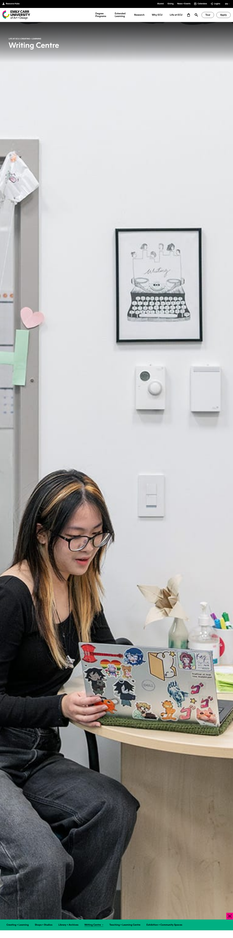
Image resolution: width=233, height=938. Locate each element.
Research (139, 15)
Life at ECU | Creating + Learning (25, 39)
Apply (223, 14)
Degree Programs (100, 15)
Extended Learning (120, 15)
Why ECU (157, 15)
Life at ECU (176, 15)
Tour (207, 14)
